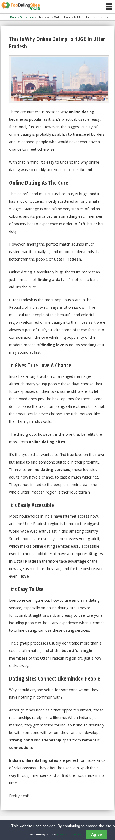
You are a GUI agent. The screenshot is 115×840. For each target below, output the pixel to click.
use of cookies (69, 834)
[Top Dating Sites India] (21, 6)
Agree (96, 834)
